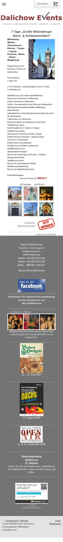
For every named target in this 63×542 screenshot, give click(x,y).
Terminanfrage (29, 223)
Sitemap (24, 520)
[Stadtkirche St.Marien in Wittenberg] (46, 209)
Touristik (31, 505)
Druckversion (12, 520)
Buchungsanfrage (26, 226)
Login (58, 520)
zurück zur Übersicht (46, 234)
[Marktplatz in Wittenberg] (14, 193)
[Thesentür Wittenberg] (14, 209)
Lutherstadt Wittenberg (31, 507)
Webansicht (55, 523)
